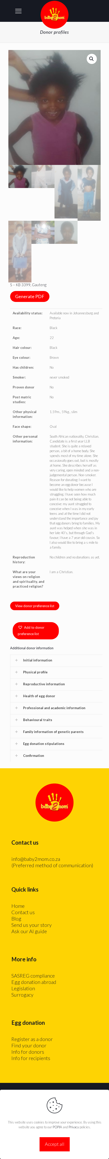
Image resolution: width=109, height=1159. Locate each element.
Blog (16, 918)
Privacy (74, 1127)
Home (18, 906)
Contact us (23, 912)
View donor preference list (34, 606)
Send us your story (31, 925)
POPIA (57, 1127)
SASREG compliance (33, 976)
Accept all (54, 1144)
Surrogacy (22, 995)
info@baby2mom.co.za (35, 859)
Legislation (23, 988)
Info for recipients (30, 1058)
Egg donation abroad (33, 982)
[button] (92, 59)
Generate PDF (29, 296)
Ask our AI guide (29, 931)
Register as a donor (32, 1039)
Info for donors (27, 1052)
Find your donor (28, 1045)
